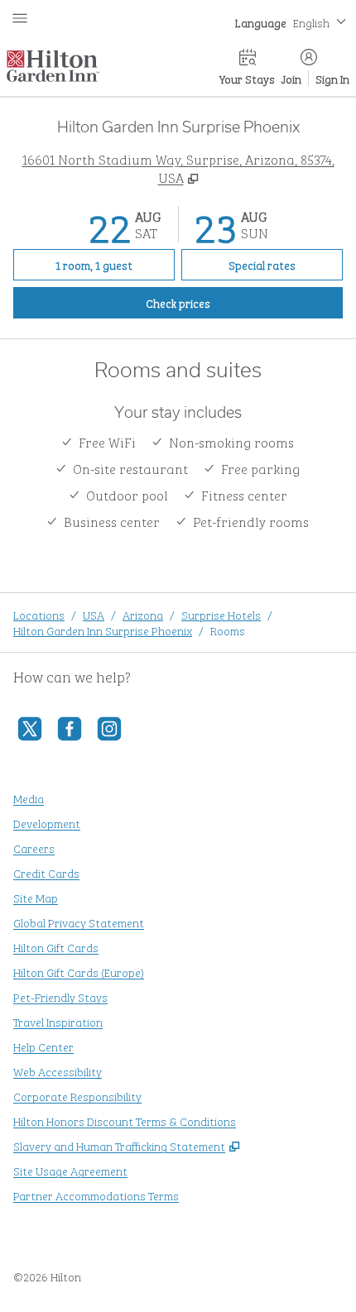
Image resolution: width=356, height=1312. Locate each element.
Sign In (332, 78)
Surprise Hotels (221, 614)
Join (291, 78)
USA (93, 614)
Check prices (216, 302)
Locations (39, 614)
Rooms (227, 630)
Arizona (143, 614)
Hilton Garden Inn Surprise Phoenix (102, 630)
